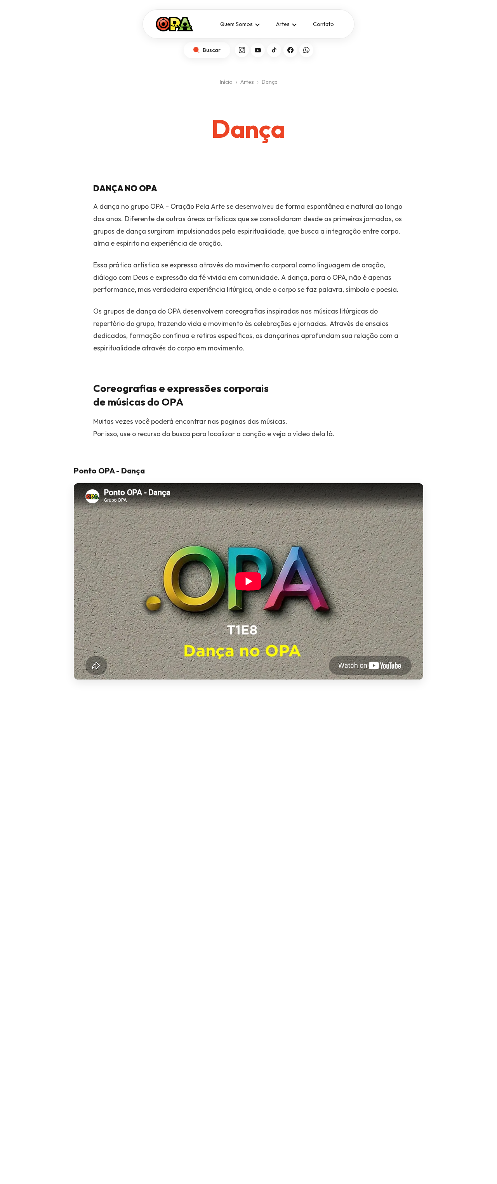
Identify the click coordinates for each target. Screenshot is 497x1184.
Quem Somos (236, 24)
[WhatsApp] (306, 50)
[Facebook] (290, 50)
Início (226, 81)
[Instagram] (242, 50)
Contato (323, 24)
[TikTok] (274, 50)
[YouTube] (258, 50)
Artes (283, 24)
